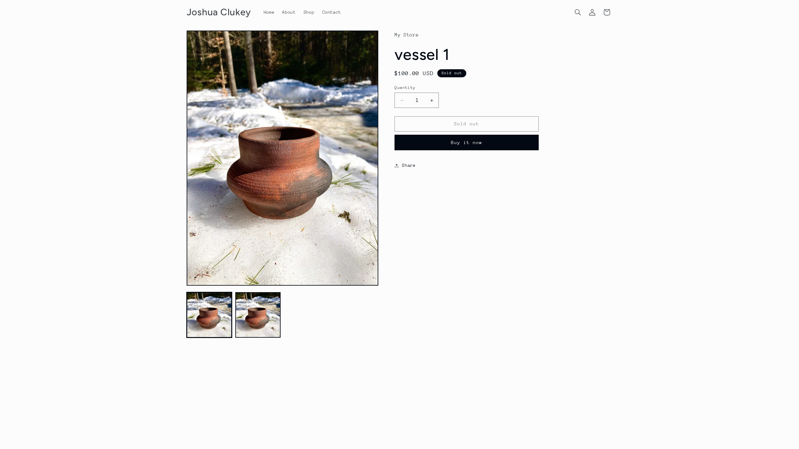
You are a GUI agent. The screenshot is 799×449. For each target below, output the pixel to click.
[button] (578, 12)
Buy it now (467, 142)
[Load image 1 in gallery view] (209, 315)
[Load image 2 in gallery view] (258, 315)
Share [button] (408, 165)
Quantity (405, 87)
